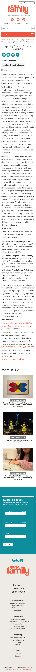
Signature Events (18, 606)
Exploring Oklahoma (18, 628)
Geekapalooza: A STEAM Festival (18, 622)
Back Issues (18, 591)
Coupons (18, 656)
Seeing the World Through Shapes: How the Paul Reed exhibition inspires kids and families (18, 404)
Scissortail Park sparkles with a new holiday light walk (18, 441)
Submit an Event (18, 608)
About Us (7, 23)
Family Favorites (18, 640)
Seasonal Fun (18, 624)
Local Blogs (18, 642)
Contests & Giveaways (18, 603)
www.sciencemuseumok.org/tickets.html (18, 347)
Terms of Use (16, 669)
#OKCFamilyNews (12, 40)
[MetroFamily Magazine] (18, 9)
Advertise (26, 23)
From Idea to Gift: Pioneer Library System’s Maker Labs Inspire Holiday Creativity (18, 477)
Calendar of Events (18, 619)
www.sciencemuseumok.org (12, 359)
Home (3, 40)
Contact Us (18, 610)
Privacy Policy (26, 669)
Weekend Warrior (18, 400)
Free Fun (18, 654)
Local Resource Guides (18, 638)
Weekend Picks (18, 626)
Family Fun (23, 40)
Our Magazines (16, 23)
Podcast (18, 644)
